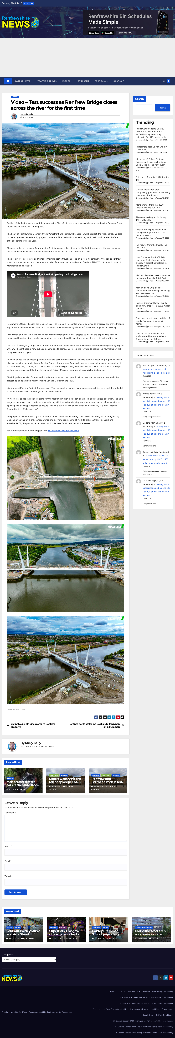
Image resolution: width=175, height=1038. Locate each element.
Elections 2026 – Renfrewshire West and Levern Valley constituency (146, 1003)
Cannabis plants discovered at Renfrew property (33, 725)
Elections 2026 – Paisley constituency (158, 991)
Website (8, 876)
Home (112, 991)
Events (66, 81)
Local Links (155, 1009)
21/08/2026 (57, 938)
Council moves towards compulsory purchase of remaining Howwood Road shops (153, 192)
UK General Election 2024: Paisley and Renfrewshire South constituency (144, 1033)
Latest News (23, 81)
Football (101, 81)
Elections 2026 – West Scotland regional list (110, 1009)
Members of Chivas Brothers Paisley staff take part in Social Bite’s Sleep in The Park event (151, 162)
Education (96, 927)
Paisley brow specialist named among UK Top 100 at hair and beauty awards (151, 232)
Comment (10, 812)
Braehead (53, 927)
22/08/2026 (14, 938)
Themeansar (66, 1012)
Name (8, 846)
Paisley (17, 927)
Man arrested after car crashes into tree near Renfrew (22, 785)
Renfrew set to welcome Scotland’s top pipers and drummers (95, 725)
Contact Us (121, 991)
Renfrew (15, 97)
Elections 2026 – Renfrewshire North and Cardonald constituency (146, 997)
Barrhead (95, 775)
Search (139, 98)
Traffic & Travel (47, 81)
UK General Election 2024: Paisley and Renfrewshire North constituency (144, 1027)
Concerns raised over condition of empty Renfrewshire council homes (153, 321)
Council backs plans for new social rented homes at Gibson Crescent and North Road (151, 336)
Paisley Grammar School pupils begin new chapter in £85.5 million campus (153, 306)
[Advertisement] (87, 57)
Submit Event (148, 1015)
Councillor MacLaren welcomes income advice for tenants (150, 934)
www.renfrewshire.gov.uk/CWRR (63, 430)
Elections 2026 (134, 991)
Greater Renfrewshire (144, 927)
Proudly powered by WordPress (15, 1012)
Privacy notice (167, 1009)
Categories (7, 954)
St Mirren (83, 81)
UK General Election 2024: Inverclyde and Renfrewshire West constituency (143, 1021)
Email (7, 861)
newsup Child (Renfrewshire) (47, 1012)
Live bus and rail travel (139, 1009)
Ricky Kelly (28, 114)
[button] (164, 81)
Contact (118, 81)
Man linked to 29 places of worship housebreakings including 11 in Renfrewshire (153, 290)
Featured (62, 927)
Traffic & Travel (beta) (164, 1015)
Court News (54, 775)
